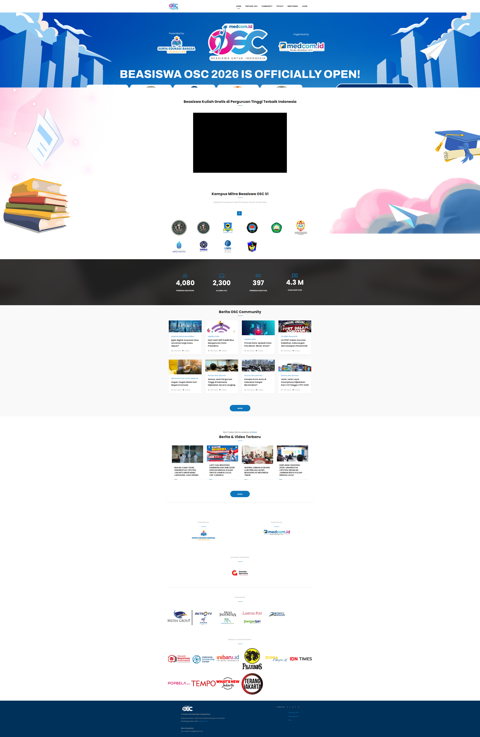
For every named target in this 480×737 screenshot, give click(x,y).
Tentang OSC (293, 712)
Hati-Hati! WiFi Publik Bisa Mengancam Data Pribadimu (221, 343)
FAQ (290, 720)
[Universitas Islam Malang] (276, 227)
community (267, 6)
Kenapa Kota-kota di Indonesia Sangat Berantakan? (255, 382)
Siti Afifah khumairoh (289, 336)
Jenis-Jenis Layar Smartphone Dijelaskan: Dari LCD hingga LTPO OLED (295, 382)
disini (254, 432)
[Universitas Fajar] (228, 227)
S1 (239, 213)
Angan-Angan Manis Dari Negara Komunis (184, 383)
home (238, 6)
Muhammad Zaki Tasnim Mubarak (184, 378)
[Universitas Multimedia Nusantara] (228, 246)
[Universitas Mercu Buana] (179, 246)
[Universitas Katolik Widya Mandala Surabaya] (301, 227)
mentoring (293, 6)
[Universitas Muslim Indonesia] (252, 246)
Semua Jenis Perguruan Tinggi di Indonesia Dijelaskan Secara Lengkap (222, 382)
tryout (280, 6)
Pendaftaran (293, 716)
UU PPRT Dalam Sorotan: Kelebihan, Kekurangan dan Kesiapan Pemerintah (294, 343)
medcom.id (202, 721)
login (304, 6)
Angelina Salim (213, 336)
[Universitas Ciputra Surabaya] (203, 227)
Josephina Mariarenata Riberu (182, 336)
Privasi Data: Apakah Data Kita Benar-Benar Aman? (257, 344)
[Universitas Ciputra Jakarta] (179, 227)
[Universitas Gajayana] (252, 227)
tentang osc (251, 6)
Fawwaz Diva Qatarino (217, 375)
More (240, 408)
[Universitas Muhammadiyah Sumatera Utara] (203, 246)
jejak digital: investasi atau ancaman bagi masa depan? (185, 343)
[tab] (304, 6)
